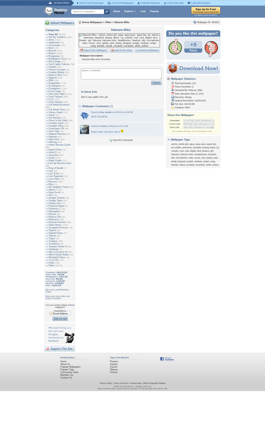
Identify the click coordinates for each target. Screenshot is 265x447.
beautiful (197, 147)
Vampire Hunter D (57, 246)
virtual (182, 165)
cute (187, 151)
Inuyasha (53, 155)
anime (174, 144)
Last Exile (53, 173)
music (197, 158)
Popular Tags (67, 369)
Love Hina (53, 179)
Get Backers (55, 117)
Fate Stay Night (56, 94)
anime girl (183, 144)
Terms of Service (121, 383)
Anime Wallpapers (92, 22)
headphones (201, 154)
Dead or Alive (55, 75)
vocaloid (190, 165)
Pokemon (53, 208)
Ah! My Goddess (57, 37)
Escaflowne (54, 85)
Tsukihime (53, 243)
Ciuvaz (103, 126)
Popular (154, 11)
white (208, 165)
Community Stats (69, 372)
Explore (128, 11)
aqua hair (211, 144)
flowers (205, 151)
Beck (51, 48)
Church (113, 366)
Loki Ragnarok (55, 176)
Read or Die (54, 216)
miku (191, 158)
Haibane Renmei (57, 134)
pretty (173, 161)
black (212, 147)
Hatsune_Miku (195, 90)
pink (216, 158)
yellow (215, 165)
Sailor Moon (54, 225)
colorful (174, 151)
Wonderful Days (56, 257)
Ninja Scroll (54, 192)
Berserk (52, 50)
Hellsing (52, 142)
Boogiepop (53, 56)
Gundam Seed (55, 123)
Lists (143, 11)
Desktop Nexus (127, 386)
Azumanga (54, 45)
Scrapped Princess (58, 227)
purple (190, 161)
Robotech (53, 219)
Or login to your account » (206, 15)
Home (116, 11)
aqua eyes (200, 144)
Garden (114, 364)
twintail (174, 165)
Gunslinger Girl (56, 128)
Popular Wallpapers (70, 366)
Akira (51, 39)
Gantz (51, 115)
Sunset (113, 372)
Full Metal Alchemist (59, 104)
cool (182, 151)
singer (206, 161)
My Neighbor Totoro (58, 187)
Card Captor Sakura (58, 64)
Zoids (51, 262)
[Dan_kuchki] (84, 119)
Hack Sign (53, 131)
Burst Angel (54, 61)
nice (203, 158)
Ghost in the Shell (57, 120)
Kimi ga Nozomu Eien (59, 163)
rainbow (198, 161)
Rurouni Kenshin (57, 222)
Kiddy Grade (54, 160)
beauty (205, 147)
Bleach (52, 53)
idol (173, 158)
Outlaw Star (54, 203)
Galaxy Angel (55, 112)
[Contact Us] (60, 342)
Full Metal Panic (56, 109)
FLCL (51, 99)
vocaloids (200, 165)
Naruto (51, 189)
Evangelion (54, 88)
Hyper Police (55, 149)
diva (199, 151)
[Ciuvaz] (84, 133)
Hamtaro (52, 136)
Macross (53, 181)
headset (212, 154)
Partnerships (136, 383)
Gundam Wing (55, 125)
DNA (50, 80)
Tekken (52, 235)
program (182, 161)
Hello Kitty (53, 139)
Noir (50, 195)
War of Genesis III (58, 252)
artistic (178, 147)
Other (51, 265)
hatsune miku (186, 154)
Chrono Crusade (56, 69)
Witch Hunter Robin (58, 254)
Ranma (52, 214)
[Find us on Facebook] (167, 360)
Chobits (52, 66)
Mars (51, 184)
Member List (66, 375)
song (212, 161)
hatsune (175, 154)
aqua (191, 144)
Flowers (114, 361)
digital (193, 151)
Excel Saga (54, 91)
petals (210, 158)
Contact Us (66, 377)
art (172, 147)
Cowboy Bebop (56, 72)
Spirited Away (55, 233)
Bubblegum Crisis (57, 58)
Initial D (52, 152)
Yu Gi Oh (53, 260)
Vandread (53, 249)
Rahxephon (54, 211)
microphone (182, 158)
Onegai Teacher (56, 197)
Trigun (51, 238)
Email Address (60, 311)
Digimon (52, 77)
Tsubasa (52, 241)
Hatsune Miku (121, 22)
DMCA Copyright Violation (154, 383)
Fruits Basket (55, 102)
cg (217, 147)
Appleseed (53, 42)
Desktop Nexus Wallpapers (55, 11)
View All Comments (123, 140)
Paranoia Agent (56, 206)
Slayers (52, 230)
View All (53, 34)
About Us (65, 364)
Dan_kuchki (105, 112)
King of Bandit (55, 168)
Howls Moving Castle (59, 144)
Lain (50, 170)
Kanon (51, 157)
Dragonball (53, 83)
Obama (114, 369)
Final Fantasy (55, 96)
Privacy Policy (106, 383)
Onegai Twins (55, 200)
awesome (187, 147)
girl (211, 151)
